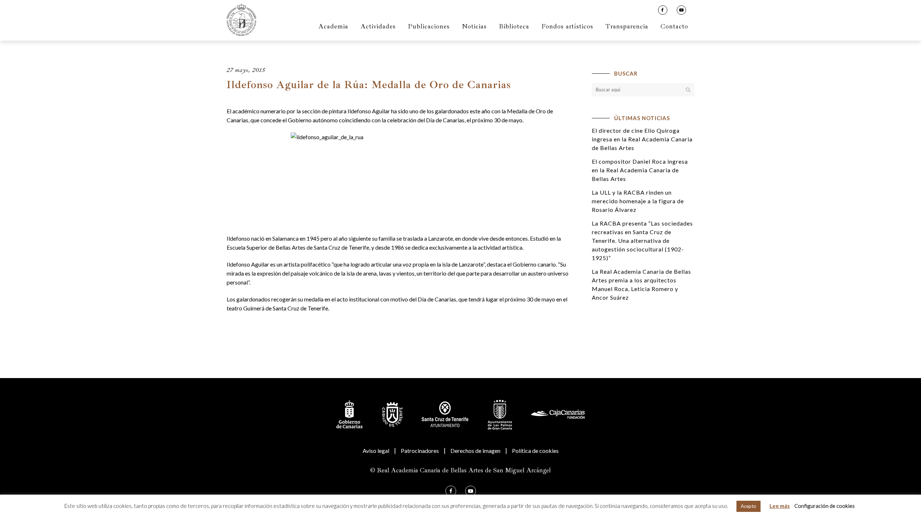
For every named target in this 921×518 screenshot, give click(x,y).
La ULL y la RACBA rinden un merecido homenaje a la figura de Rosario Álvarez (638, 201)
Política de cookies (535, 450)
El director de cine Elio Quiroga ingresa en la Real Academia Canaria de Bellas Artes (642, 139)
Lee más (780, 506)
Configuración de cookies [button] (824, 506)
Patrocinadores (420, 450)
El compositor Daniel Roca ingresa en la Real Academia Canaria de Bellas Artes (640, 170)
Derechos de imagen (475, 450)
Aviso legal (376, 450)
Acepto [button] (748, 506)
